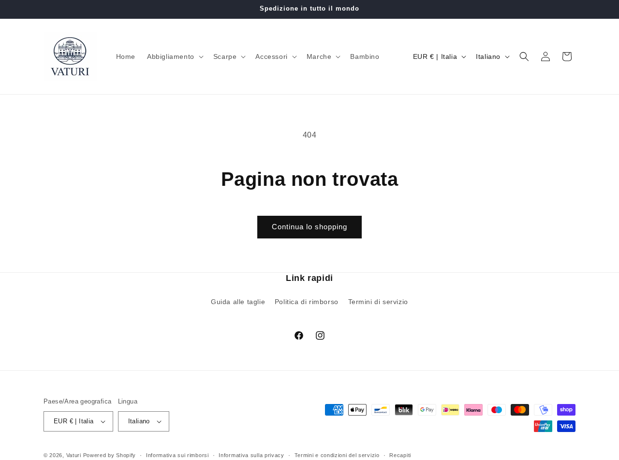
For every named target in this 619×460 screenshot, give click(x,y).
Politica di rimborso (307, 302)
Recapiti (400, 455)
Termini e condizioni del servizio (337, 455)
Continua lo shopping (309, 227)
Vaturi (73, 455)
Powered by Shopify (109, 455)
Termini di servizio (378, 302)
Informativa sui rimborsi (177, 455)
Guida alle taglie (238, 302)
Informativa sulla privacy (251, 455)
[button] (174, 56)
